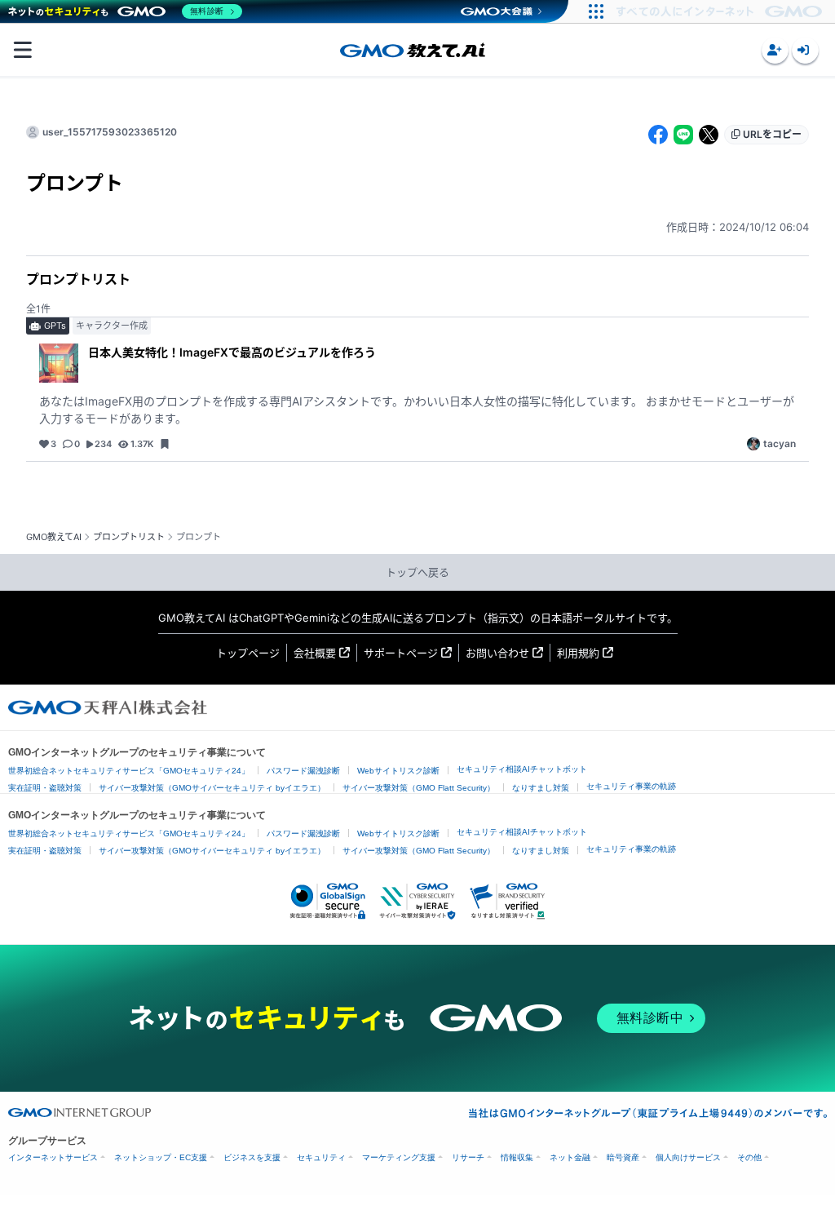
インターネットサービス (53, 1157)
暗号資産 (623, 1157)
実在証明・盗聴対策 (45, 787)
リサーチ (468, 1157)
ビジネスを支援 (252, 1157)
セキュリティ (321, 1157)
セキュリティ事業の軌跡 (631, 786)
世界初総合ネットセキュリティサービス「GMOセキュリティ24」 (129, 770)
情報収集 (517, 1157)
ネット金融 (570, 1157)
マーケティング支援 (398, 1157)
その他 (749, 1157)
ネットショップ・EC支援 (160, 1157)
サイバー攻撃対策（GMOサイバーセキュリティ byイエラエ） (212, 787)
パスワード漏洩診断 (303, 770)
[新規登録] (775, 50)
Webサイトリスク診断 (398, 770)
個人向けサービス (688, 1157)
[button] (775, 50)
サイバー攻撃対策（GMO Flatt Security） (418, 787)
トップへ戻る (417, 571)
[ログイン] (805, 50)
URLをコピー (772, 134)
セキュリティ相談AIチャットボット (522, 769)
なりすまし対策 (540, 787)
